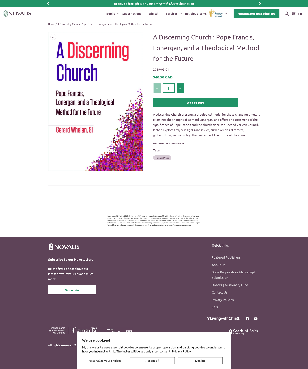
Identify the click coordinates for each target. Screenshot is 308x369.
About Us (218, 265)
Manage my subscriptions (256, 14)
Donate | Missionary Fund (230, 285)
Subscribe (72, 290)
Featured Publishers (226, 257)
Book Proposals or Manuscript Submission (233, 274)
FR (300, 14)
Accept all (152, 360)
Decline (200, 360)
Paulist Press (162, 157)
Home (51, 24)
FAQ (215, 307)
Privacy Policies (223, 300)
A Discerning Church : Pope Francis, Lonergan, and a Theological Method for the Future (105, 24)
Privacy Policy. (182, 351)
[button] (112, 13)
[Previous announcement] (48, 3)
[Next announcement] (260, 3)
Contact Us (219, 292)
